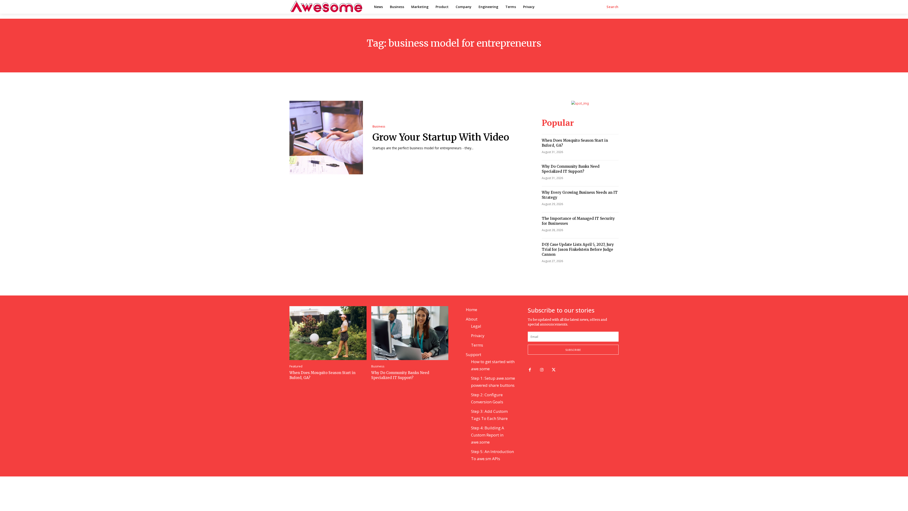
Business (378, 126)
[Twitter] (554, 370)
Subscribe (573, 350)
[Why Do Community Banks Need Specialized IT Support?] (409, 333)
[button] (613, 7)
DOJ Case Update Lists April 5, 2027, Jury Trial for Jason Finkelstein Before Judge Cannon (578, 249)
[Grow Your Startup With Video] (326, 137)
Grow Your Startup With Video (440, 137)
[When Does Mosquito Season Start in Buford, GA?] (328, 333)
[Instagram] (542, 370)
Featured (295, 366)
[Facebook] (530, 370)
